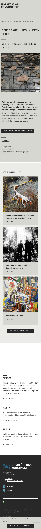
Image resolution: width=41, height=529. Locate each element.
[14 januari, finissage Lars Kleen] (20, 54)
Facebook (9, 486)
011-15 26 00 (8, 478)
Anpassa (36, 519)
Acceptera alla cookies (20, 526)
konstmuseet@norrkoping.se (15, 480)
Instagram (9, 490)
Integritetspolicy (7, 516)
